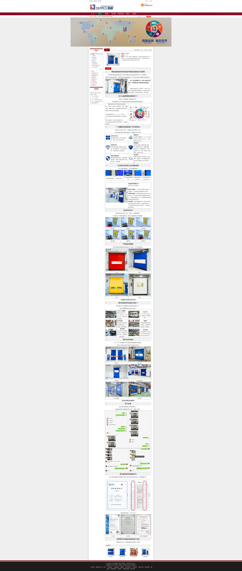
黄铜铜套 (122, 567)
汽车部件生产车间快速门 (96, 65)
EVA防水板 (92, 567)
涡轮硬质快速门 (95, 75)
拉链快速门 (94, 60)
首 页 (93, 13)
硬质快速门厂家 (99, 567)
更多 (101, 69)
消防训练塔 (135, 567)
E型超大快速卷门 (95, 63)
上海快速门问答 (121, 13)
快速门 (93, 53)
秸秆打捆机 (147, 567)
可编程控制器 (116, 567)
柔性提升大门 (94, 79)
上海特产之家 (141, 567)
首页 (142, 49)
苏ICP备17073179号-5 (131, 563)
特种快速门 (94, 81)
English (150, 1)
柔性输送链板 (113, 568)
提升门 (93, 71)
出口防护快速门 (94, 58)
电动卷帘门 (94, 77)
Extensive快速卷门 (95, 67)
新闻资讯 (107, 13)
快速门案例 (113, 13)
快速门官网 (132, 568)
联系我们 (134, 13)
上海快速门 (94, 55)
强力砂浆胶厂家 (128, 567)
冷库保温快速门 (94, 62)
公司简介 (127, 13)
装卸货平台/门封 (95, 73)
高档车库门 (94, 84)
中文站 (146, 1)
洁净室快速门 (94, 57)
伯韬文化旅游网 (126, 568)
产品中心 (100, 13)
